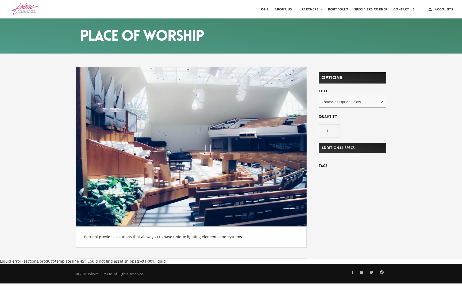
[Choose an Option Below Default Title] (352, 102)
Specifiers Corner (370, 9)
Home (264, 9)
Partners (310, 9)
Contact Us (404, 9)
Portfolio (338, 9)
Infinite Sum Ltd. (100, 273)
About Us (283, 9)
